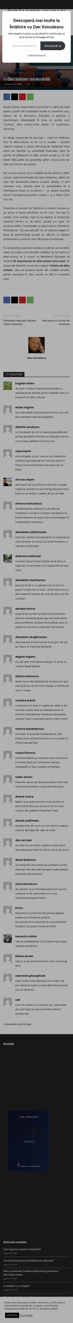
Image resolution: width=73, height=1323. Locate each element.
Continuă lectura (37, 55)
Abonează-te (52, 45)
